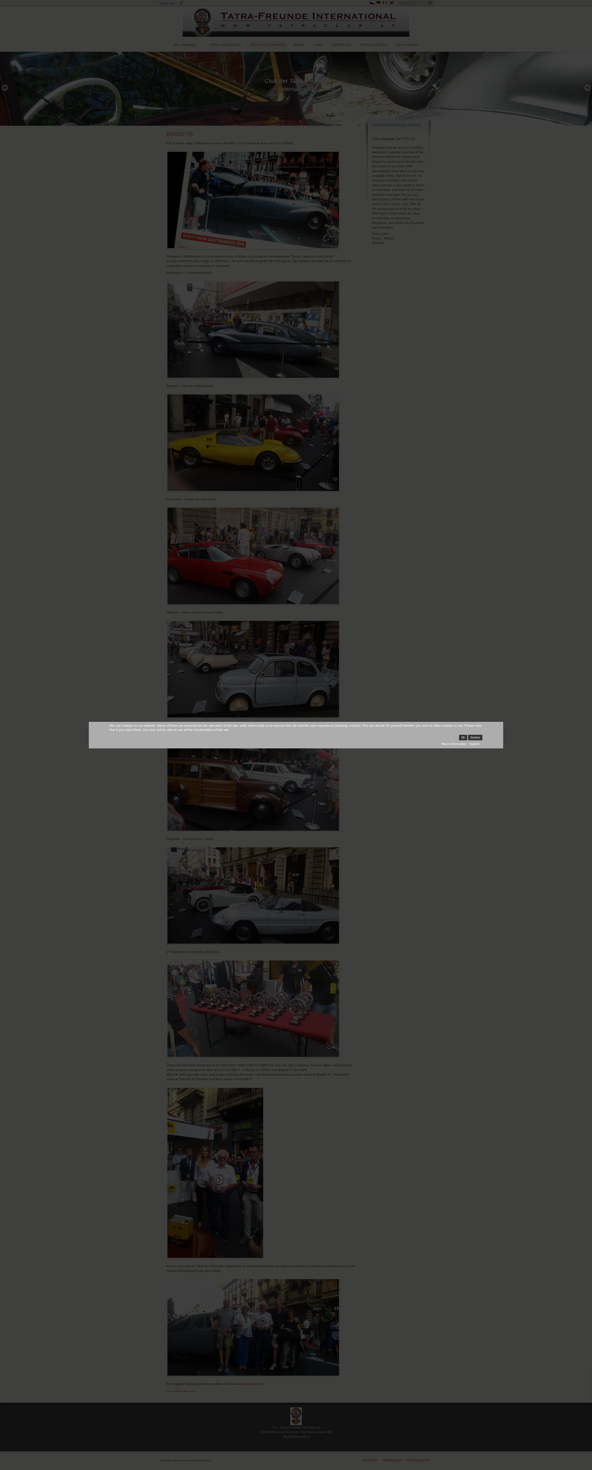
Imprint (474, 744)
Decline (475, 737)
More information (454, 744)
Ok (463, 737)
